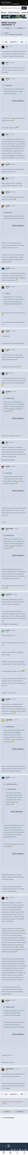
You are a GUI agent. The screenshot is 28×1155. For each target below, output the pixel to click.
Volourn (8, 630)
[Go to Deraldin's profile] (3, 392)
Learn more (3, 3)
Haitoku (8, 268)
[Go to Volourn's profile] (3, 631)
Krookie (8, 164)
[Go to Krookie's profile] (3, 164)
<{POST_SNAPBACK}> (18, 101)
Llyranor (6, 33)
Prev (6, 42)
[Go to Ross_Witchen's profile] (3, 1069)
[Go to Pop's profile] (3, 47)
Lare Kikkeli (9, 720)
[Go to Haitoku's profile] (3, 268)
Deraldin (8, 391)
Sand (7, 62)
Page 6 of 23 (13, 42)
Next (22, 42)
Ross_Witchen (10, 1069)
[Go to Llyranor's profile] (2, 34)
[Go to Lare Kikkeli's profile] (3, 720)
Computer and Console (15, 34)
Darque (8, 78)
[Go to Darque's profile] (3, 79)
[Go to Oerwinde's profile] (3, 595)
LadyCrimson (9, 528)
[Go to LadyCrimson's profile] (3, 529)
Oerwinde (8, 594)
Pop (7, 46)
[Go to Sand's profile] (3, 63)
